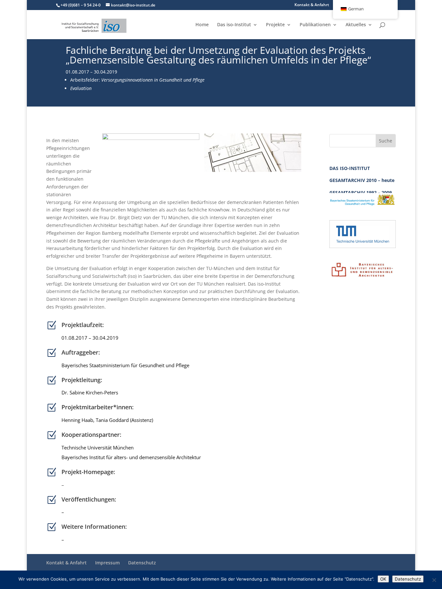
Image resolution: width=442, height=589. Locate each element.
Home (202, 25)
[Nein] (434, 580)
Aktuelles (356, 25)
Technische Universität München (100, 447)
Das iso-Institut (234, 25)
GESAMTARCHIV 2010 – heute (361, 180)
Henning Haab (77, 420)
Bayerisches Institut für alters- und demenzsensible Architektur (131, 457)
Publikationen (315, 25)
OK (383, 579)
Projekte (275, 25)
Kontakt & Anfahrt (311, 5)
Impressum (107, 563)
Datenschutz (142, 563)
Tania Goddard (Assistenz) (124, 420)
